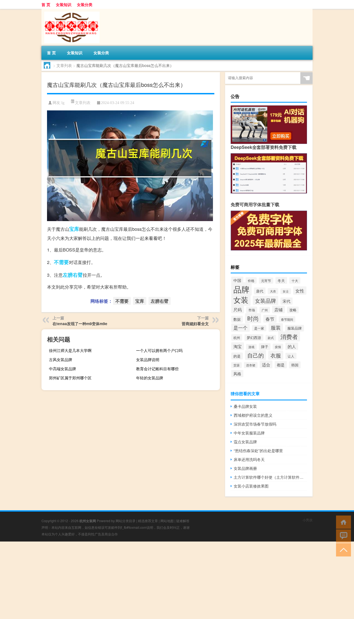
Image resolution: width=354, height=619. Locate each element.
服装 (276, 327)
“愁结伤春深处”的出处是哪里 (258, 450)
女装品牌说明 (147, 359)
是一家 (259, 328)
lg (62, 103)
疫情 (278, 347)
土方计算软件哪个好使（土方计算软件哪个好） (270, 477)
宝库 (74, 228)
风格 (237, 373)
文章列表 (64, 65)
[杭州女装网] (70, 11)
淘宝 (237, 346)
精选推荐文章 (148, 520)
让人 (291, 356)
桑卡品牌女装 (245, 406)
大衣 (273, 291)
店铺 (278, 309)
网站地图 (167, 520)
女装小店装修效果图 (251, 486)
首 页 (45, 4)
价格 (251, 280)
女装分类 (84, 4)
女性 (299, 290)
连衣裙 (250, 365)
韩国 (294, 364)
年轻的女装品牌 (149, 377)
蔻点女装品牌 (245, 441)
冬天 (281, 280)
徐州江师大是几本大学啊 (70, 350)
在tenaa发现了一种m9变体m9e (80, 323)
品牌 (241, 289)
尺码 (237, 309)
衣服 (275, 355)
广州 (265, 310)
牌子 (264, 346)
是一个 (240, 327)
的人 (292, 346)
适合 (266, 364)
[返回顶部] (342, 549)
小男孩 (308, 519)
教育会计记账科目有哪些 (157, 368)
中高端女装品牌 (62, 368)
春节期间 (287, 319)
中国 (237, 280)
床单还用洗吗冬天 (249, 459)
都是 (281, 364)
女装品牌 (265, 300)
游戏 (251, 347)
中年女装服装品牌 (249, 433)
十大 (294, 280)
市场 (251, 309)
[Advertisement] (166, 580)
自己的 (255, 355)
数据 (237, 319)
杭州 (236, 337)
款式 (271, 338)
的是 (237, 356)
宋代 (286, 301)
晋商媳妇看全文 (195, 323)
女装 (240, 299)
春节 (270, 319)
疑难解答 (182, 520)
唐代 (259, 291)
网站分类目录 (126, 520)
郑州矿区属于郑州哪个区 (70, 377)
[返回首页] (342, 522)
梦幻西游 (254, 337)
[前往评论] (342, 535)
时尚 (253, 318)
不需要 (61, 262)
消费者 (289, 336)
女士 (286, 291)
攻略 (292, 309)
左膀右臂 (73, 274)
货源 (236, 365)
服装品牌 (294, 328)
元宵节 (266, 280)
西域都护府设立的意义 (253, 415)
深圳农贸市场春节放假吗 (255, 424)
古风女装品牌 (60, 359)
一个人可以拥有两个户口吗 (159, 350)
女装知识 (63, 4)
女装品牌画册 (245, 468)
